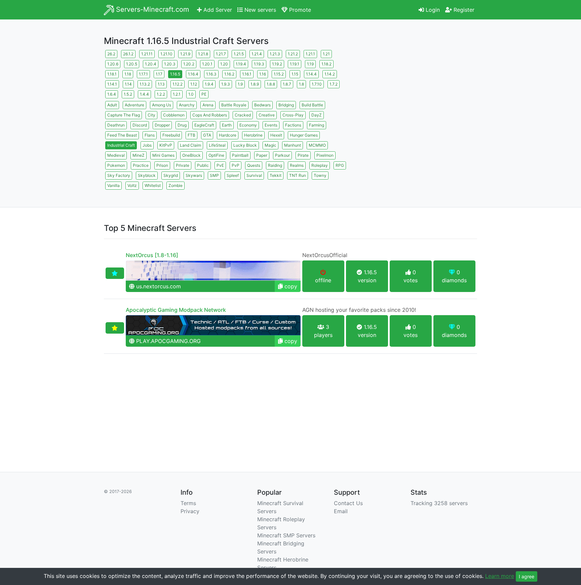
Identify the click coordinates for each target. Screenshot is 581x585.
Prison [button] (162, 165)
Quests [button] (253, 165)
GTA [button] (207, 135)
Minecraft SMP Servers (286, 535)
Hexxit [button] (276, 135)
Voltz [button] (132, 185)
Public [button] (203, 165)
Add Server (217, 9)
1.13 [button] (161, 84)
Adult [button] (112, 104)
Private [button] (182, 165)
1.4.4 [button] (144, 94)
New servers (259, 9)
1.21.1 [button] (310, 53)
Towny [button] (320, 175)
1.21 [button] (326, 53)
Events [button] (271, 125)
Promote (299, 9)
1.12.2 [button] (177, 84)
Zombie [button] (175, 185)
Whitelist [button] (153, 185)
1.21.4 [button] (256, 53)
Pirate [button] (303, 155)
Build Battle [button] (312, 104)
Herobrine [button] (253, 135)
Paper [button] (261, 155)
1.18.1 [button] (112, 74)
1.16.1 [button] (246, 74)
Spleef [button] (233, 175)
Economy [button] (248, 125)
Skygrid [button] (170, 175)
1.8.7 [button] (287, 84)
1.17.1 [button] (143, 74)
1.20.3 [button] (170, 63)
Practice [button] (141, 165)
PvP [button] (235, 165)
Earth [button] (227, 125)
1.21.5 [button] (239, 53)
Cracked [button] (243, 114)
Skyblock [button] (147, 175)
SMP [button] (214, 175)
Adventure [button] (134, 104)
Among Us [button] (161, 104)
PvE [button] (220, 165)
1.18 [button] (127, 74)
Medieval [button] (116, 155)
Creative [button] (267, 114)
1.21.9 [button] (185, 53)
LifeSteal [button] (217, 145)
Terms (188, 503)
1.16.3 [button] (211, 74)
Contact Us (348, 503)
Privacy (190, 511)
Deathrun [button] (116, 125)
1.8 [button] (301, 84)
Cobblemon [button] (174, 114)
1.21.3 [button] (275, 53)
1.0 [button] (191, 94)
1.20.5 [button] (131, 63)
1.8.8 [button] (271, 84)
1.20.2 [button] (188, 63)
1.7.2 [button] (334, 84)
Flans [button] (150, 135)
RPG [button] (340, 165)
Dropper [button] (162, 125)
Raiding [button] (275, 165)
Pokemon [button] (116, 165)
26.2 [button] (111, 53)
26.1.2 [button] (128, 53)
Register (463, 9)
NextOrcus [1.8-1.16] (152, 255)
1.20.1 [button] (207, 63)
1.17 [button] (159, 74)
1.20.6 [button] (112, 63)
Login (432, 9)
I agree (526, 576)
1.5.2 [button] (128, 94)
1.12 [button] (193, 84)
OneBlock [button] (191, 155)
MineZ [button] (138, 155)
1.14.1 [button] (112, 84)
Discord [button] (139, 125)
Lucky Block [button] (245, 145)
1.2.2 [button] (161, 94)
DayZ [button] (316, 114)
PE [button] (203, 94)
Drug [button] (182, 125)
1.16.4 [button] (193, 74)
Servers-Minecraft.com (151, 9)
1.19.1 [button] (294, 63)
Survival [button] (254, 175)
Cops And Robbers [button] (209, 114)
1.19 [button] (310, 63)
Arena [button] (208, 104)
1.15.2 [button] (279, 74)
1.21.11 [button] (147, 53)
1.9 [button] (240, 84)
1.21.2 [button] (293, 53)
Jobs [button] (147, 145)
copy (290, 286)
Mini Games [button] (163, 155)
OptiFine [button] (216, 155)
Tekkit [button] (275, 175)
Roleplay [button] (319, 165)
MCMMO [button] (317, 145)
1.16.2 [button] (229, 74)
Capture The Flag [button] (123, 114)
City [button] (151, 114)
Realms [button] (297, 165)
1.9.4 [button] (209, 84)
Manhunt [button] (292, 145)
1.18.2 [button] (326, 63)
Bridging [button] (286, 104)
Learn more (499, 576)
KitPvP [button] (165, 145)
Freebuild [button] (171, 135)
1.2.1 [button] (177, 94)
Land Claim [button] (190, 145)
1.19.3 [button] (259, 63)
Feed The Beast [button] (122, 135)
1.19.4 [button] (241, 63)
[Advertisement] (418, 96)
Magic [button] (270, 145)
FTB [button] (191, 135)
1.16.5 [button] (175, 74)
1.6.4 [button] (111, 94)
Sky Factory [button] (118, 175)
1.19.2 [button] (277, 63)
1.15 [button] (295, 74)
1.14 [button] (128, 84)
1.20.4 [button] (150, 63)
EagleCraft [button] (204, 125)
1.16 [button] (262, 74)
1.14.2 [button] (329, 74)
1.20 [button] (224, 63)
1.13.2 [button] (145, 84)
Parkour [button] (282, 155)
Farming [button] (316, 125)
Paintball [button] (240, 155)
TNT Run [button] (297, 175)
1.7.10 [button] (317, 84)
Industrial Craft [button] (121, 145)
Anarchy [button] (187, 104)
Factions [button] (293, 125)
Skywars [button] (194, 175)
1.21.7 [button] (221, 53)
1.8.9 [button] (254, 84)
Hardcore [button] (227, 135)
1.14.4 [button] (311, 74)
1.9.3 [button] (225, 84)
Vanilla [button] (113, 185)
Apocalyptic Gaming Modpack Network (176, 309)
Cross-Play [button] (293, 114)
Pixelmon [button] (325, 155)
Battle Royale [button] (233, 104)
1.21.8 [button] (203, 53)
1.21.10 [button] (166, 53)
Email (341, 511)
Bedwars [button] (262, 104)
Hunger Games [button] (304, 135)
